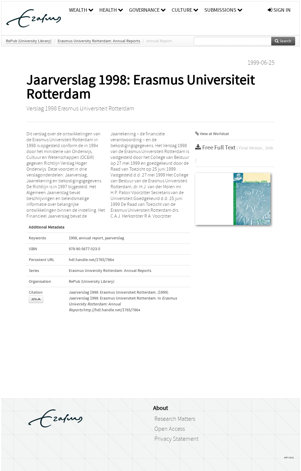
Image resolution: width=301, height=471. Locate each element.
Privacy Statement (176, 439)
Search (285, 41)
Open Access (169, 429)
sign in (281, 10)
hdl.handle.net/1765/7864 (91, 260)
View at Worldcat (214, 134)
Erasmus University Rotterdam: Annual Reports (99, 41)
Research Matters (174, 419)
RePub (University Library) (28, 41)
